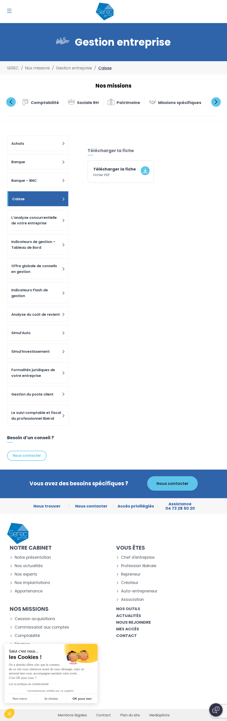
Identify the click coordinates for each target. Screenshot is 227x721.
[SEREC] (104, 11)
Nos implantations (32, 582)
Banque (18, 162)
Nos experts (26, 574)
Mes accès (127, 629)
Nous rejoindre (133, 622)
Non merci (20, 698)
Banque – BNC (24, 180)
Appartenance (29, 591)
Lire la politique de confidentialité (29, 684)
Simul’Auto (21, 332)
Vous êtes (130, 547)
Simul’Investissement (30, 351)
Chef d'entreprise (138, 557)
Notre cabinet (31, 547)
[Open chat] (216, 710)
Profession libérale (138, 565)
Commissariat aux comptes (42, 627)
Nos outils (128, 608)
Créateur (129, 582)
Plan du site (130, 715)
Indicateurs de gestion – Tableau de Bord (33, 244)
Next (216, 102)
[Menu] (9, 11)
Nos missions (29, 609)
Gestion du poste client (32, 394)
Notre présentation (33, 557)
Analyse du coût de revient (35, 314)
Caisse (18, 199)
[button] (9, 713)
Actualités (128, 615)
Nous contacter (27, 455)
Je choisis (51, 698)
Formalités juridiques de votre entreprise (33, 372)
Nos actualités (29, 565)
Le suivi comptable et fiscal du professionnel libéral (36, 415)
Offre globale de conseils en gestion (34, 268)
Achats (17, 143)
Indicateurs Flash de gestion (29, 293)
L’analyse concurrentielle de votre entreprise (34, 220)
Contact (126, 635)
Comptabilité (27, 635)
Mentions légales (72, 715)
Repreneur (131, 574)
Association (132, 599)
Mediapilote (159, 715)
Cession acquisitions (35, 618)
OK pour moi (82, 698)
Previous (11, 102)
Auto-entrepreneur (139, 591)
